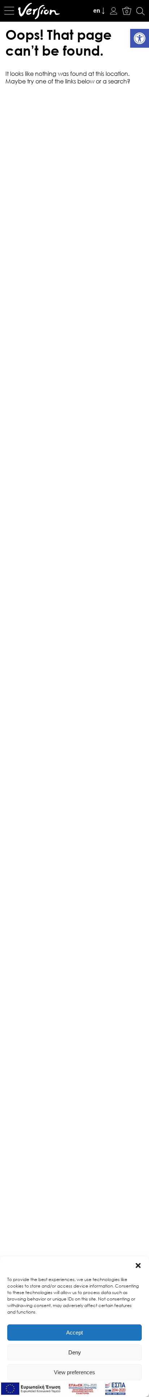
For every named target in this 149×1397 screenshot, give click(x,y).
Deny (74, 1352)
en (96, 11)
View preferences (74, 1372)
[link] (139, 38)
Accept (74, 1332)
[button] (138, 1265)
